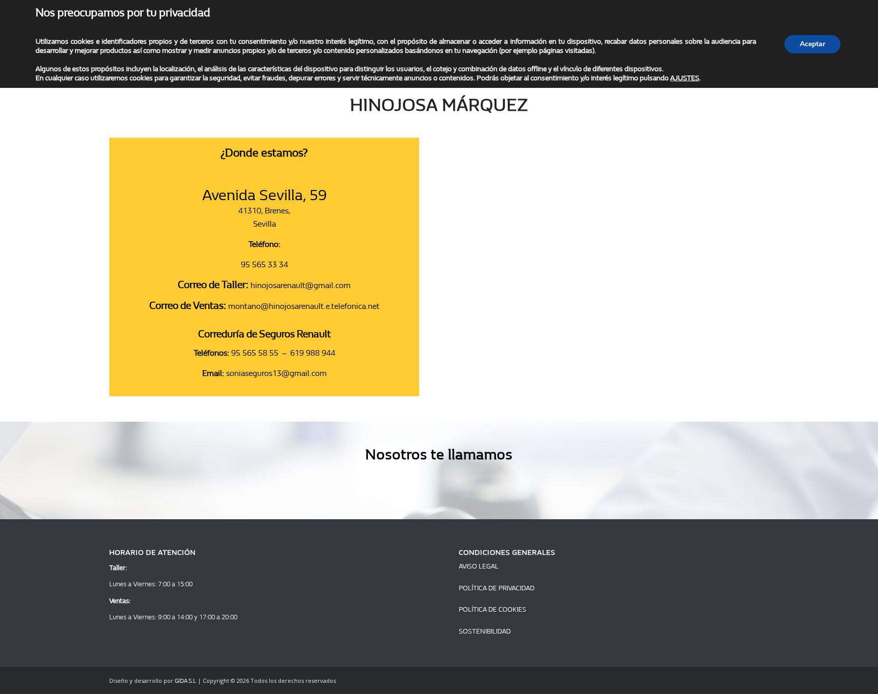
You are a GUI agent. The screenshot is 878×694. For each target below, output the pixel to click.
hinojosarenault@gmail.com (300, 285)
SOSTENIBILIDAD (485, 631)
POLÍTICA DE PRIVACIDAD (497, 588)
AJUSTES (684, 78)
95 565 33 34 (264, 264)
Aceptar (812, 44)
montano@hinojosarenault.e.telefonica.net (304, 306)
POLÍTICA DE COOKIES (492, 609)
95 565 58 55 (254, 353)
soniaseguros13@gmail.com (276, 373)
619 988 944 (312, 353)
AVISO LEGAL (478, 566)
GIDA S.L (185, 681)
